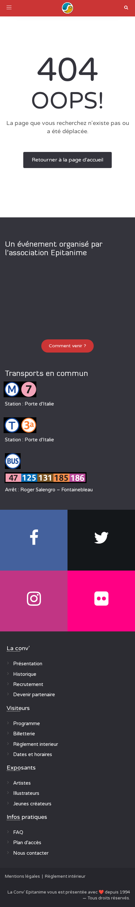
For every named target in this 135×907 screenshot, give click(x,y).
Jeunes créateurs (32, 804)
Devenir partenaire (34, 695)
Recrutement (28, 684)
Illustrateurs (26, 793)
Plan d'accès (27, 843)
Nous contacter (30, 853)
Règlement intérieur (65, 876)
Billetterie (24, 734)
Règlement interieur (35, 744)
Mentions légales (22, 876)
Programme (26, 723)
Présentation (27, 664)
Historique (24, 674)
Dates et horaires (32, 754)
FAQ (18, 832)
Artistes (22, 783)
